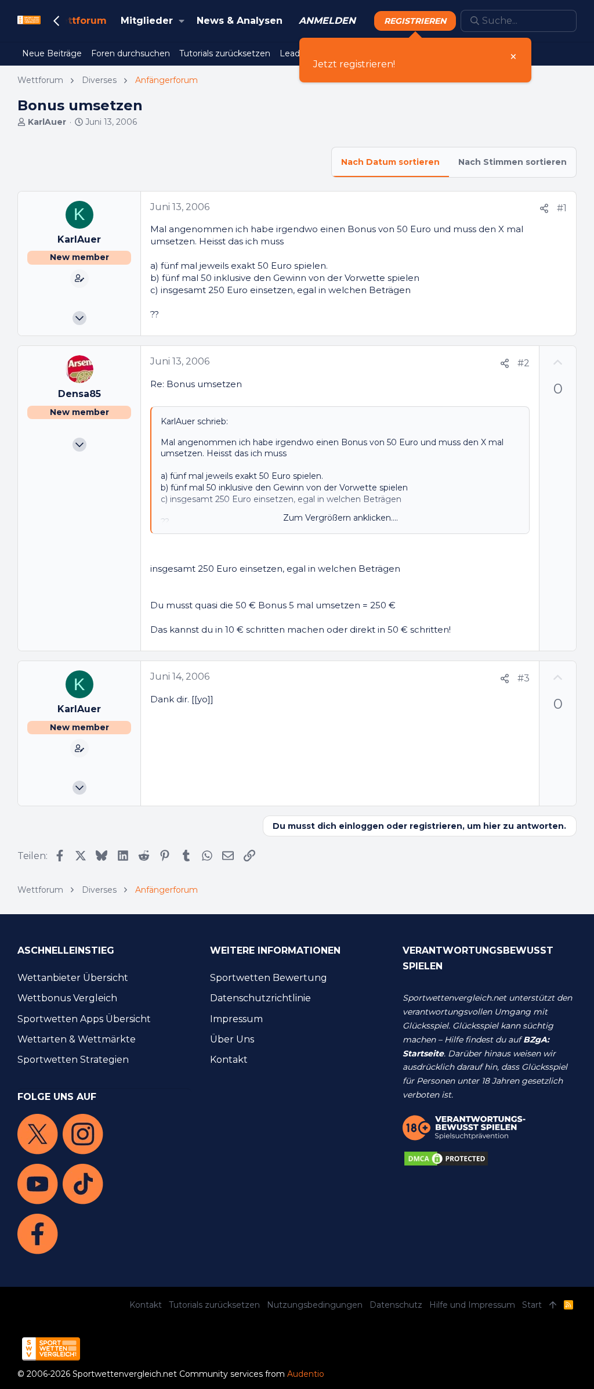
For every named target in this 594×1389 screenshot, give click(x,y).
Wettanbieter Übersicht (72, 977)
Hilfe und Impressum (472, 1305)
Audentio (305, 1374)
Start (532, 1305)
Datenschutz (396, 1305)
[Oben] (552, 1305)
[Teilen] (544, 208)
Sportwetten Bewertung (268, 977)
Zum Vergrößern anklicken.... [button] (340, 518)
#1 (562, 208)
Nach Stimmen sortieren (512, 162)
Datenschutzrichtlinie (260, 998)
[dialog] (415, 60)
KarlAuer (47, 122)
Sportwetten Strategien (73, 1059)
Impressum (236, 1018)
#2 (523, 363)
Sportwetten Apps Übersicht (84, 1018)
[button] (182, 21)
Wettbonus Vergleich (67, 998)
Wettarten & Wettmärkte (76, 1039)
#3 (523, 678)
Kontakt (229, 1059)
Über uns (232, 1039)
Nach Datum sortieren (390, 162)
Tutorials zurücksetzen (214, 1305)
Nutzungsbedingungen (315, 1305)
